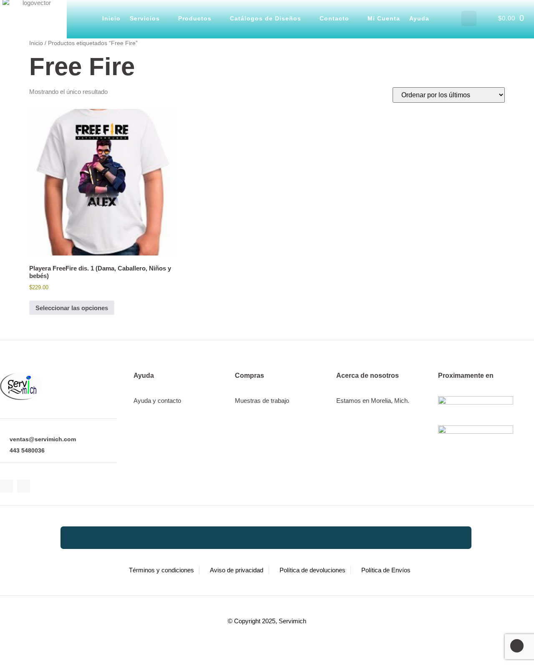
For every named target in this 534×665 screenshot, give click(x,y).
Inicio (111, 18)
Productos (195, 18)
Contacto (334, 18)
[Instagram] (23, 486)
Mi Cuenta (384, 18)
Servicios (145, 18)
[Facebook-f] (6, 486)
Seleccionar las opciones (71, 307)
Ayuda (419, 18)
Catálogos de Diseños (265, 18)
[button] (468, 18)
